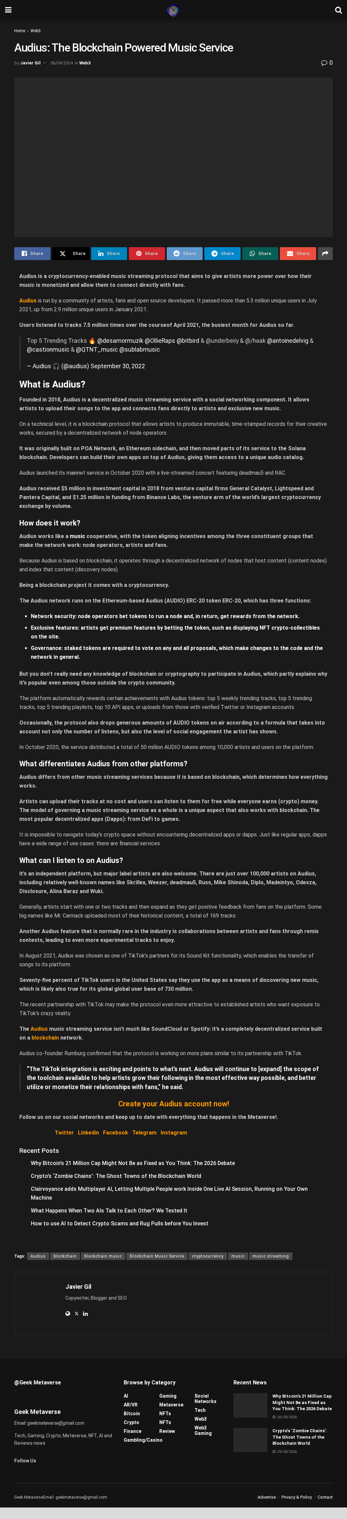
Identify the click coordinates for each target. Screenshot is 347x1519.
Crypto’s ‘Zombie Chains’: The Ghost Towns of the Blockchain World (116, 1176)
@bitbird (188, 340)
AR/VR (131, 1404)
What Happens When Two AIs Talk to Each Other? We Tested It (109, 1210)
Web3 (35, 30)
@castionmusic (48, 349)
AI (126, 1396)
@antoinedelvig (287, 340)
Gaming (168, 1396)
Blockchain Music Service (157, 1256)
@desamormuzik (120, 340)
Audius (38, 1256)
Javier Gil (30, 62)
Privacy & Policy (297, 1497)
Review (167, 1431)
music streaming (270, 1256)
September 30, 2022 (117, 366)
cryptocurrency (208, 1256)
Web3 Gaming (203, 1430)
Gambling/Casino (143, 1440)
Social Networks (206, 1398)
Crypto (131, 1422)
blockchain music (103, 1256)
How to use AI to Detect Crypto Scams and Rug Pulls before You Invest (119, 1223)
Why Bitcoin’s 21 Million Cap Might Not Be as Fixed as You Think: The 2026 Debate (133, 1163)
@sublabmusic (139, 349)
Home (19, 30)
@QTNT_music (97, 349)
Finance (132, 1431)
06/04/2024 (61, 62)
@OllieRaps (160, 340)
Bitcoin (132, 1413)
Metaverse (171, 1404)
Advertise (267, 1497)
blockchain (65, 1256)
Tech (200, 1410)
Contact (325, 1497)
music (77, 536)
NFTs (165, 1413)
